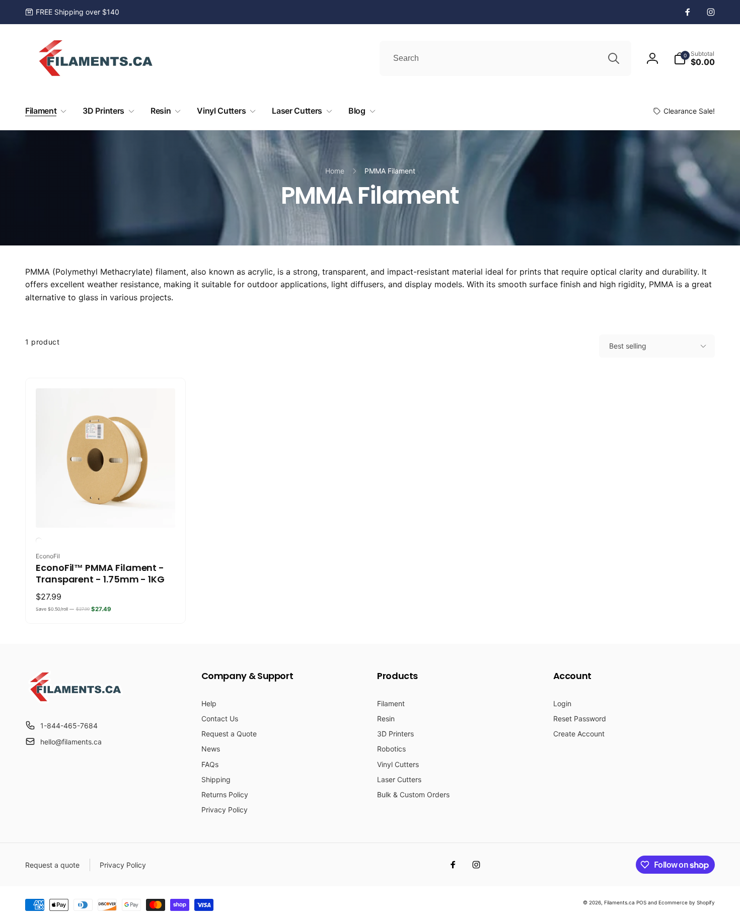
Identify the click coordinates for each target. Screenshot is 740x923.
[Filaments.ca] (75, 701)
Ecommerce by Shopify (686, 902)
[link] (72, 12)
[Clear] (39, 541)
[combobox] (505, 58)
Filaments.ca (619, 902)
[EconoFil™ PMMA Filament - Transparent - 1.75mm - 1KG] (106, 509)
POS (641, 902)
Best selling (627, 346)
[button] (694, 58)
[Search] (614, 58)
